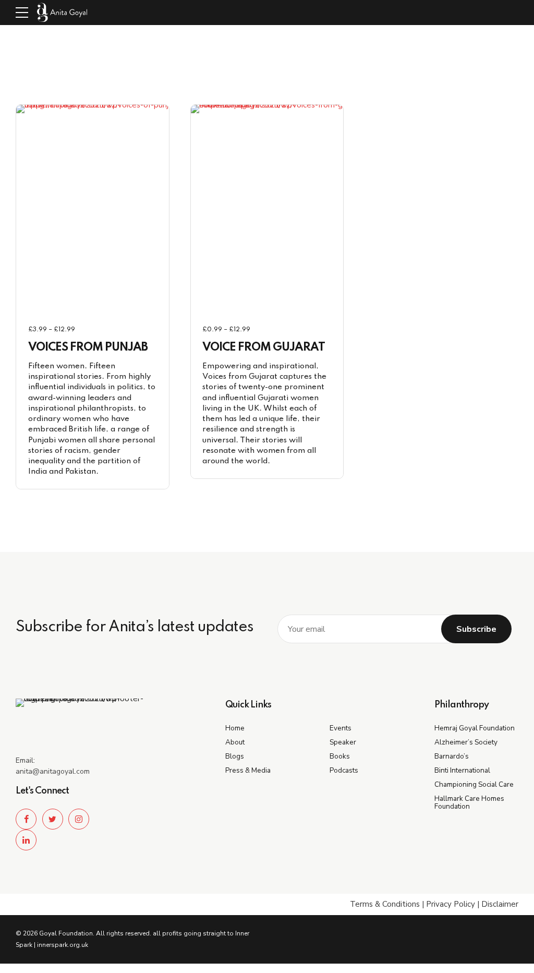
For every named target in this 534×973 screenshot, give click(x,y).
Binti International (462, 770)
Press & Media (248, 770)
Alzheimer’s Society (465, 742)
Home (235, 728)
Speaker (343, 742)
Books (340, 756)
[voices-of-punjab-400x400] (120, 209)
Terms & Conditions (385, 904)
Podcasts (344, 770)
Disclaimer (499, 904)
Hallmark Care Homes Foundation (469, 802)
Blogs (234, 756)
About (235, 742)
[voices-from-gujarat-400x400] (295, 209)
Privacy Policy (450, 904)
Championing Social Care (474, 784)
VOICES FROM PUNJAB (88, 347)
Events (340, 728)
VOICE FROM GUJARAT (263, 347)
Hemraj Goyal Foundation (474, 728)
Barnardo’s (451, 756)
